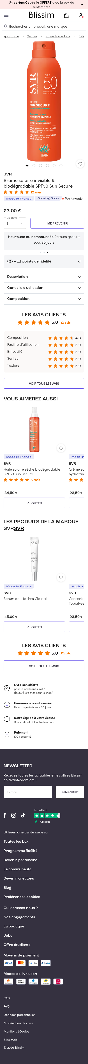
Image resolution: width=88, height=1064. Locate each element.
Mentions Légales (16, 1031)
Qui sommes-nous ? (21, 908)
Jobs (8, 936)
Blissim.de (11, 1039)
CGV (7, 998)
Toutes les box (16, 842)
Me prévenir (57, 223)
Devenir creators (19, 878)
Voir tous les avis (44, 383)
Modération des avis (18, 1023)
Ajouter (34, 503)
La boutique (14, 926)
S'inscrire (70, 792)
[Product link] (34, 444)
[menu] (6, 15)
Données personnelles (19, 1014)
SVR (8, 174)
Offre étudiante (17, 945)
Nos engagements (19, 917)
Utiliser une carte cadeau (26, 832)
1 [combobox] (7, 223)
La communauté (17, 869)
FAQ (6, 1006)
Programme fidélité (20, 851)
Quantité (12, 217)
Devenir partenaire (20, 860)
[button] (44, 4)
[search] (6, 26)
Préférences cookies (22, 897)
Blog (7, 888)
